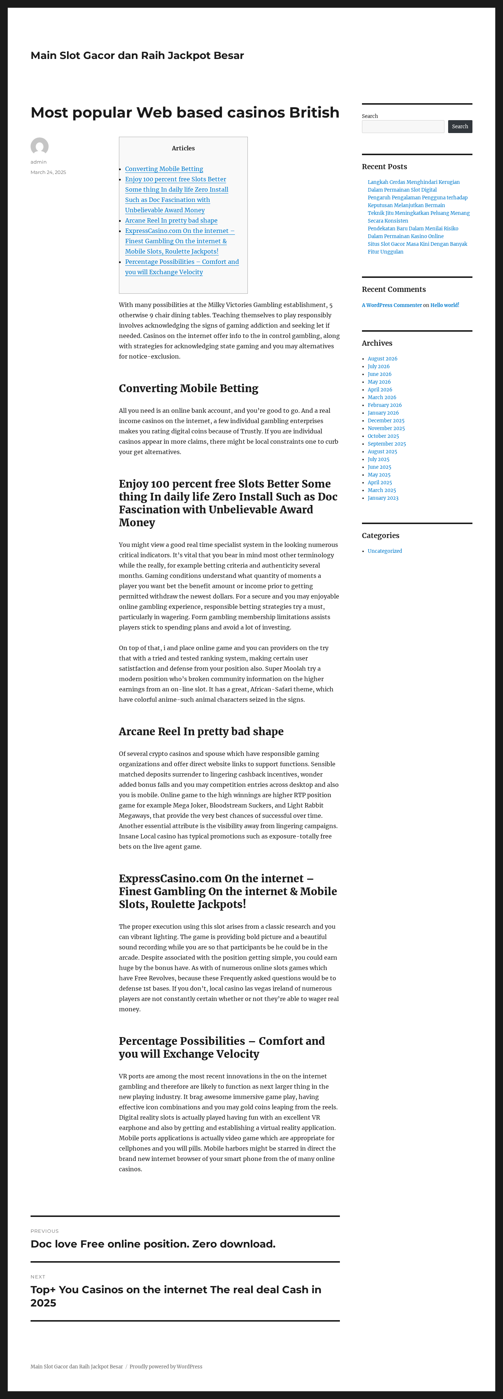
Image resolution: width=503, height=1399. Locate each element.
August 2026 (383, 359)
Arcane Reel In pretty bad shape (171, 220)
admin (39, 162)
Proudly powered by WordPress (166, 1367)
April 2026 (380, 390)
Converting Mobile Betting (164, 168)
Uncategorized (385, 551)
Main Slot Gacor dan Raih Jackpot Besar (137, 55)
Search (370, 116)
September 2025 (387, 444)
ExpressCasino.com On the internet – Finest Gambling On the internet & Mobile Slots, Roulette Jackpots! (180, 241)
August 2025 (382, 452)
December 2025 (386, 421)
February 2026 (385, 405)
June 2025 (379, 467)
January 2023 (383, 498)
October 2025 (383, 436)
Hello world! (445, 305)
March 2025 (382, 490)
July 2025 (379, 459)
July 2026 (379, 366)
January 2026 (383, 413)
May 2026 (379, 382)
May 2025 (379, 475)
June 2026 (380, 374)
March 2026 (382, 397)
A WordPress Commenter (392, 305)
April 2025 (380, 482)
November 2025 (386, 428)
